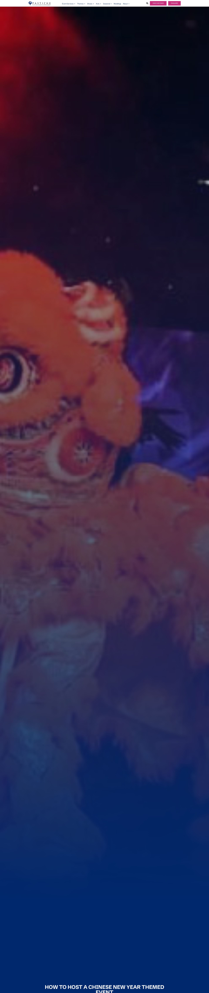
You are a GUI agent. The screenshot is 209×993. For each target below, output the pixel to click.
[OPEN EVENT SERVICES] (74, 3)
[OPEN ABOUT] (129, 3)
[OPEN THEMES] (84, 3)
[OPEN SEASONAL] (111, 3)
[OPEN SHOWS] (93, 3)
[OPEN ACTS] (100, 3)
